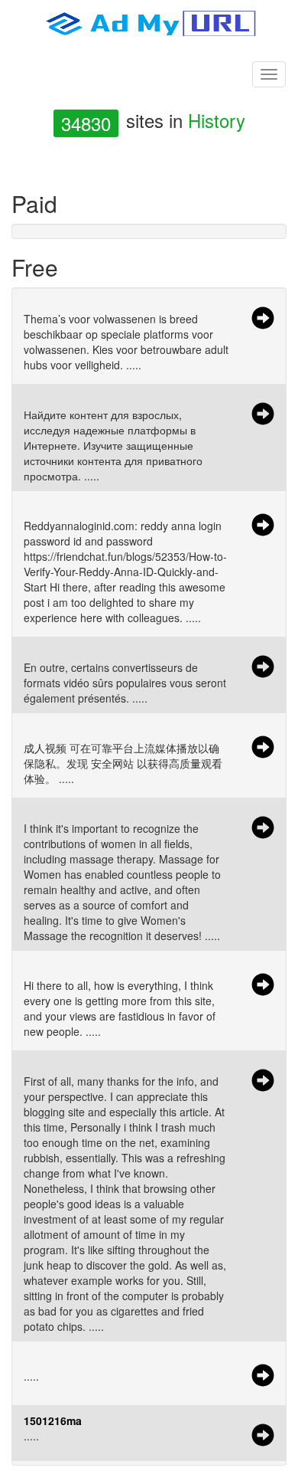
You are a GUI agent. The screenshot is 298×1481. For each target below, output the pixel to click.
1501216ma (53, 1420)
